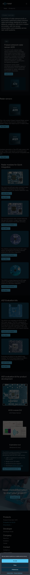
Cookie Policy (10, 573)
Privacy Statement (18, 573)
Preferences (15, 569)
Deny (15, 565)
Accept (15, 560)
